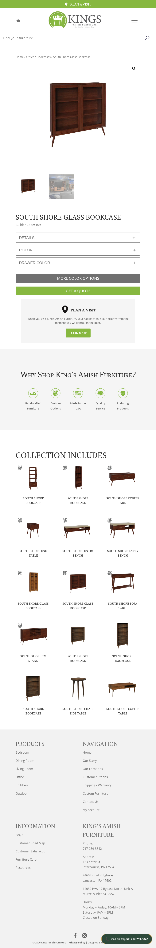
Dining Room (25, 761)
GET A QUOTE (78, 290)
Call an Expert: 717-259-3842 (126, 939)
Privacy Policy (76, 942)
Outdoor (22, 793)
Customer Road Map (30, 843)
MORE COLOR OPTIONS (78, 278)
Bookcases (44, 57)
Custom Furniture (95, 793)
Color (26, 250)
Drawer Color (34, 263)
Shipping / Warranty (97, 785)
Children (22, 785)
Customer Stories (95, 777)
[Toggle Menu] (134, 20)
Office (30, 57)
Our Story (90, 761)
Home (20, 57)
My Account (91, 810)
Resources (23, 868)
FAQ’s (19, 835)
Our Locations (93, 769)
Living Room (24, 769)
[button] (134, 68)
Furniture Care (26, 859)
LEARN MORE (78, 333)
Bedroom (22, 752)
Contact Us (91, 802)
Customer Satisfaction (31, 851)
